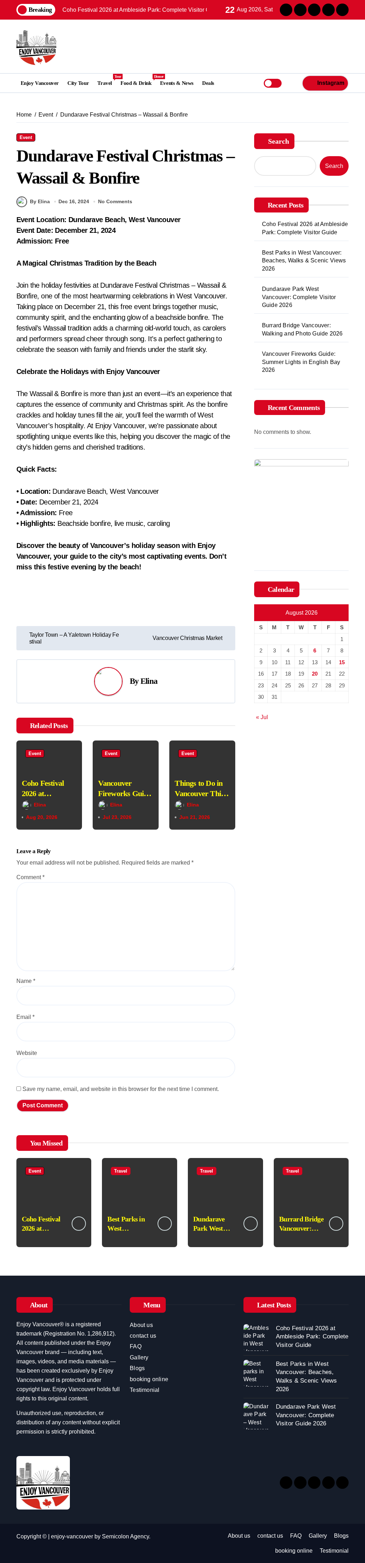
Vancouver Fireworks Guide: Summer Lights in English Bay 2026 (301, 362)
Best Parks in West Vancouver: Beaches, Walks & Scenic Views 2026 (304, 261)
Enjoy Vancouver (40, 83)
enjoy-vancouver (72, 1536)
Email (25, 1017)
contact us (143, 1336)
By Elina (40, 201)
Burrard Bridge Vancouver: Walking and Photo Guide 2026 (302, 329)
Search (278, 141)
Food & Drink (138, 80)
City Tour (78, 83)
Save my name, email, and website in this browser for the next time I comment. (120, 1089)
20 (315, 674)
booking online (149, 1379)
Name (25, 981)
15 (342, 662)
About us (141, 1325)
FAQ (136, 1346)
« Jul (262, 717)
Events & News (177, 83)
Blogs (137, 1368)
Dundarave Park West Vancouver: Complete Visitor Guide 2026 (299, 297)
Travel (106, 80)
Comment (30, 877)
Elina (149, 681)
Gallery (139, 1357)
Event (26, 137)
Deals (208, 83)
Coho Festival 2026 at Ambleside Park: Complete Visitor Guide (305, 228)
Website (26, 1053)
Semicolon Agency (125, 1536)
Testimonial (144, 1390)
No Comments (115, 201)
